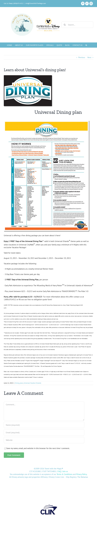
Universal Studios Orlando (32, 383)
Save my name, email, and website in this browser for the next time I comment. (38, 448)
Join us (65, 471)
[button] (86, 45)
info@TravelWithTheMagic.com (35, 3)
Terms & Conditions (64, 474)
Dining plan (19, 383)
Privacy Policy (81, 474)
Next (89, 57)
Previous (81, 57)
